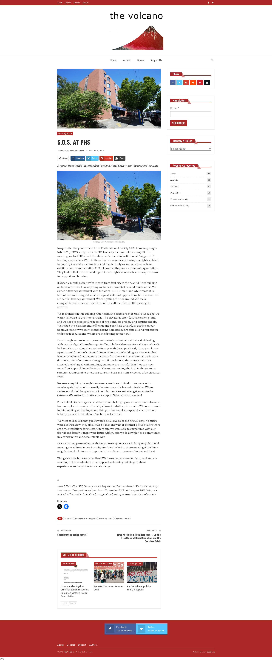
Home (113, 60)
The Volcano (69, 652)
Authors (85, 2)
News (173, 173)
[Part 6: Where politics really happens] (142, 572)
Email (174, 108)
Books (140, 60)
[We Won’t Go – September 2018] (109, 572)
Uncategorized (65, 133)
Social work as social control (72, 534)
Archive (127, 60)
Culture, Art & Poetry (179, 206)
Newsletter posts (122, 518)
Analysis (174, 180)
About (59, 2)
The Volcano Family (103, 563)
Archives (68, 518)
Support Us (156, 60)
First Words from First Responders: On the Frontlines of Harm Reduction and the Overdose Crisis (139, 538)
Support (77, 2)
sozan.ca (211, 652)
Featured (174, 186)
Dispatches (175, 193)
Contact (68, 2)
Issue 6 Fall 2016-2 (105, 518)
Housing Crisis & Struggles (85, 518)
